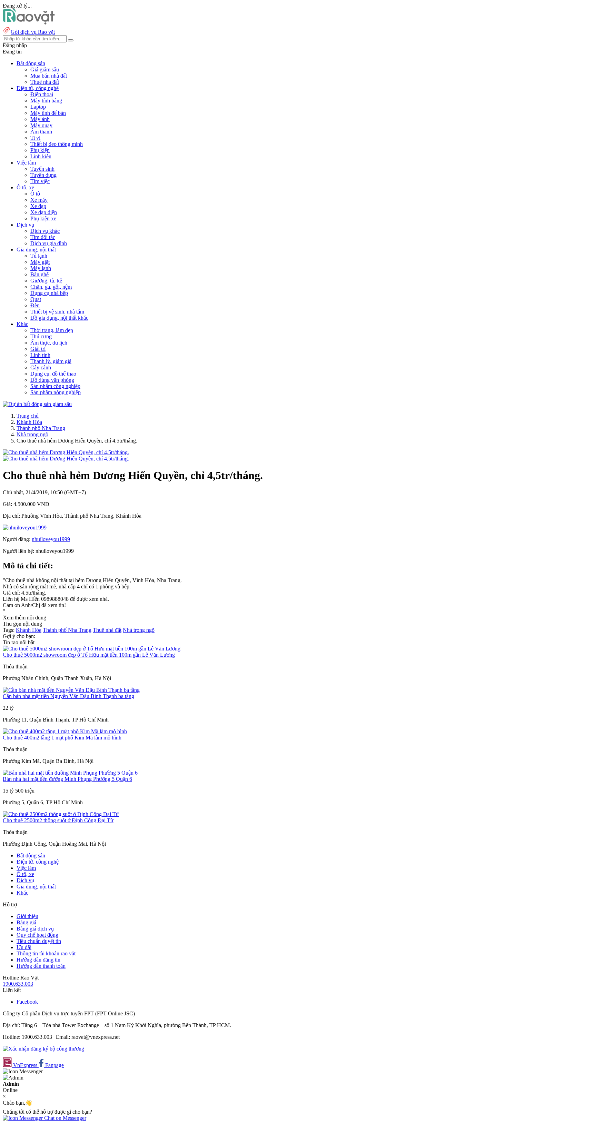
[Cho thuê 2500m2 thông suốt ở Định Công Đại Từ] (61, 814)
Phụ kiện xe (43, 218)
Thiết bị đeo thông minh (56, 144)
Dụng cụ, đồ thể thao (53, 374)
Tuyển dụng (43, 175)
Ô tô (35, 194)
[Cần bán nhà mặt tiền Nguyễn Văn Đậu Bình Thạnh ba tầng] (71, 690)
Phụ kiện (40, 150)
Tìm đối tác (42, 237)
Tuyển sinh (42, 169)
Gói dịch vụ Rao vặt (33, 32)
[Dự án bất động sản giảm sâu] (37, 404)
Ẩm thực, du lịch (48, 343)
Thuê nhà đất (44, 82)
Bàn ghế (39, 274)
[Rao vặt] (29, 23)
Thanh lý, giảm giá (50, 361)
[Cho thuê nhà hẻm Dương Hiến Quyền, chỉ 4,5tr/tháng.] (66, 452)
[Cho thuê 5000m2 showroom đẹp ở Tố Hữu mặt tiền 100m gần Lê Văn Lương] (91, 648)
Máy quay (41, 125)
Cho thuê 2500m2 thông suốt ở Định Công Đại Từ (58, 820)
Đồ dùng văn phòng (52, 380)
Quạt (35, 299)
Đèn (35, 305)
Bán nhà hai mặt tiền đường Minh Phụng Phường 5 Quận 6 (67, 779)
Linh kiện (40, 156)
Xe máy (39, 200)
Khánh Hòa (29, 422)
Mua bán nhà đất (48, 76)
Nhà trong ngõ (32, 434)
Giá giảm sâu (44, 69)
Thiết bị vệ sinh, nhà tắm (57, 312)
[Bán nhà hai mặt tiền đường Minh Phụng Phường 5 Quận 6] (70, 773)
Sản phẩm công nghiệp (55, 386)
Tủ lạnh (38, 256)
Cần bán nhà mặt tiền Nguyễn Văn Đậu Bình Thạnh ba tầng (68, 696)
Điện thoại (41, 94)
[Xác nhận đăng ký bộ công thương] (43, 1049)
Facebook (27, 1002)
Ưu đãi (24, 947)
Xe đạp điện (43, 212)
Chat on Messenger (64, 1118)
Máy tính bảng (46, 100)
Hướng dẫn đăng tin (38, 960)
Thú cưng (41, 336)
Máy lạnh (40, 268)
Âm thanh (41, 132)
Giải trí (38, 349)
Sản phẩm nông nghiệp (55, 392)
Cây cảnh (40, 367)
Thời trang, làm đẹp (51, 330)
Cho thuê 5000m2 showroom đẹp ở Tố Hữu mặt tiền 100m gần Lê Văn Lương (89, 655)
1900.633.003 (18, 984)
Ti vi (35, 138)
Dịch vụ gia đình (48, 243)
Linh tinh (40, 355)
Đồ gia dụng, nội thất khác (59, 318)
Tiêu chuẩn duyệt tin (39, 941)
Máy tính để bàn (48, 113)
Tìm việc (40, 181)
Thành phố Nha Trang (41, 428)
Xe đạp (38, 206)
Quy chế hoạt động (37, 935)
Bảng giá (26, 922)
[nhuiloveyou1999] (25, 527)
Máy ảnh (40, 119)
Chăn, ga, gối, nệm (51, 287)
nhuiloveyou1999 (51, 539)
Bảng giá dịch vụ (35, 929)
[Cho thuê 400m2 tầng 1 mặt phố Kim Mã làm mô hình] (65, 731)
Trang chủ (28, 416)
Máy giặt (40, 262)
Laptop (38, 107)
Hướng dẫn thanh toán (41, 966)
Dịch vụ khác (45, 231)
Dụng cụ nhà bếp (49, 293)
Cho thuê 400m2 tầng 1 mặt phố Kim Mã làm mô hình (62, 737)
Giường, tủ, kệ (46, 281)
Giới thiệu (27, 916)
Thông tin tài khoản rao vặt (46, 953)
